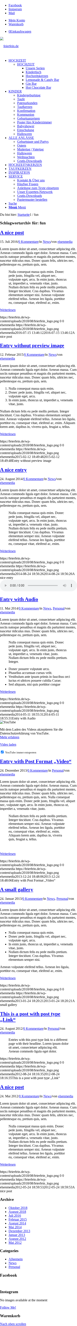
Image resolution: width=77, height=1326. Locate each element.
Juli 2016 (15, 1215)
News (47, 241)
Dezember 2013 (19, 1231)
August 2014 (17, 1223)
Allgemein (16, 1259)
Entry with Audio (19, 599)
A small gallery (16, 889)
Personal (58, 608)
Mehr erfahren (9, 737)
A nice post (12, 232)
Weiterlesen (8, 310)
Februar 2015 (18, 1219)
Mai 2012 (15, 1242)
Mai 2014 (15, 1227)
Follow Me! (8, 1307)
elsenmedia (65, 241)
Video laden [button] (8, 744)
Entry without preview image (32, 345)
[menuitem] (43, 20)
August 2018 (17, 1211)
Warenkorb (16, 24)
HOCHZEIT (26, 64)
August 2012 (17, 1239)
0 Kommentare (28, 241)
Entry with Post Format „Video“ (35, 761)
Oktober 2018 (18, 1208)
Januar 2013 (17, 1235)
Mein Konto (17, 20)
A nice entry (13, 470)
